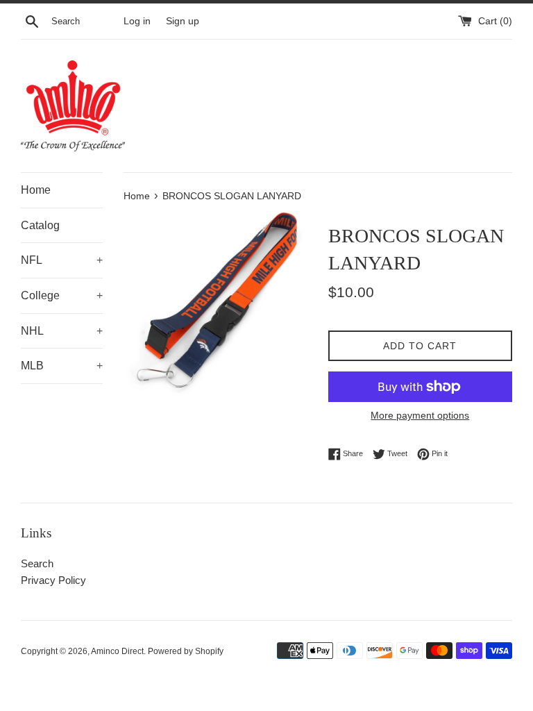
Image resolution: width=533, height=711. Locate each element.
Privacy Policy (53, 580)
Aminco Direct (117, 651)
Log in (137, 21)
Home (36, 190)
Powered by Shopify (185, 651)
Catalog (40, 225)
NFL (62, 260)
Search (37, 563)
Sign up (182, 21)
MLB (62, 365)
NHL (62, 331)
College (62, 295)
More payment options (420, 415)
